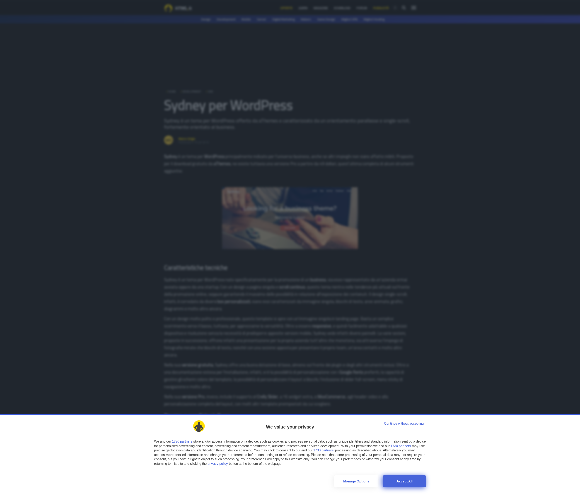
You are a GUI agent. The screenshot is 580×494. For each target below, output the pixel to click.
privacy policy (218, 463)
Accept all (404, 481)
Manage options (356, 481)
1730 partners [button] (182, 441)
